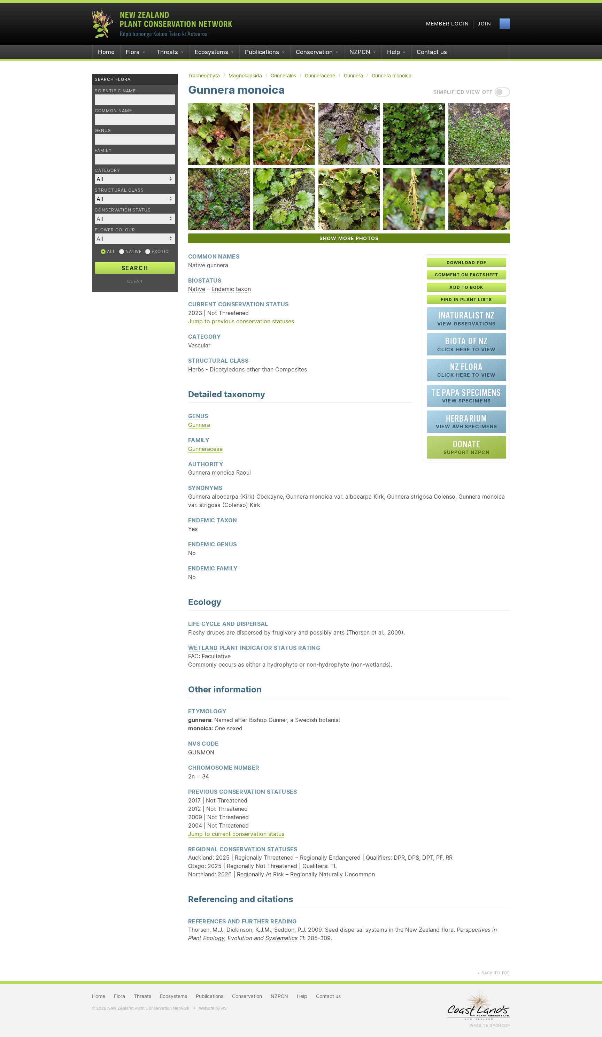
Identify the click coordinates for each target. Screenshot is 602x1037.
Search (135, 267)
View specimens (466, 395)
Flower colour (115, 229)
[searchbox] (131, 219)
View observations (466, 318)
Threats (167, 52)
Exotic (159, 251)
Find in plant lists (466, 299)
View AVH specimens (466, 421)
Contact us (432, 52)
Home (106, 52)
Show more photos (349, 238)
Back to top (493, 972)
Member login (447, 24)
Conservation (314, 52)
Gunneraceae (205, 448)
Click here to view (466, 344)
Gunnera (199, 424)
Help (393, 52)
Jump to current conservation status (236, 833)
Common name (113, 110)
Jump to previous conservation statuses (241, 321)
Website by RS (213, 1008)
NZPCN (359, 52)
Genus (103, 130)
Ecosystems (211, 52)
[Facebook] (505, 23)
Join (484, 24)
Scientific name (115, 90)
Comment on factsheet (467, 274)
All (111, 251)
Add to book (466, 287)
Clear (134, 281)
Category (107, 170)
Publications (262, 52)
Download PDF (466, 262)
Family (103, 150)
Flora (133, 52)
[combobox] (135, 219)
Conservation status (123, 210)
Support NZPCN (466, 447)
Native (133, 251)
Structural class (119, 190)
